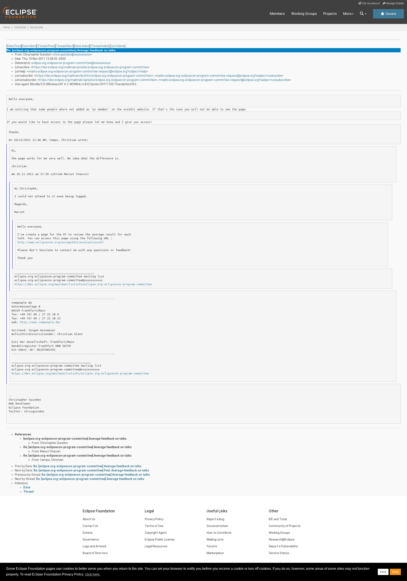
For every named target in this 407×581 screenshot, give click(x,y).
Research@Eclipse (281, 539)
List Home (118, 46)
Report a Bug (215, 519)
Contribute (20, 27)
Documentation (217, 526)
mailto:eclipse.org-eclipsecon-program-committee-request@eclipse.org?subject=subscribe (219, 75)
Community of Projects (285, 526)
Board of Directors (95, 553)
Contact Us (90, 526)
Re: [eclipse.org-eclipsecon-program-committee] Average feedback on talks (77, 447)
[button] (363, 13)
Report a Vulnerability (283, 546)
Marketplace (215, 553)
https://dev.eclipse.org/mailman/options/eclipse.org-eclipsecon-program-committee (97, 80)
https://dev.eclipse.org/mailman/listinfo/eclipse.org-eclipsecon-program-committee (93, 75)
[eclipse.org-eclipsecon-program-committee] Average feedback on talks (75, 438)
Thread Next (64, 46)
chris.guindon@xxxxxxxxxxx (72, 54)
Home (6, 27)
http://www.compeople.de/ (40, 322)
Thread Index (100, 46)
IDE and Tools (278, 519)
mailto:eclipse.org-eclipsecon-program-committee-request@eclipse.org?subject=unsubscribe (224, 80)
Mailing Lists (215, 539)
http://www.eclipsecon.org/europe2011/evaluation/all (60, 242)
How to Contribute (219, 532)
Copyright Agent (156, 532)
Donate (390, 14)
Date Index (82, 46)
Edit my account (370, 3)
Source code (36, 27)
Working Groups (304, 13)
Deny (383, 571)
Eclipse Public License (160, 539)
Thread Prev (46, 46)
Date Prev (14, 46)
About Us (89, 519)
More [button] (347, 13)
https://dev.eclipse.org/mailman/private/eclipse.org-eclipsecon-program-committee (90, 67)
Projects (330, 13)
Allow (395, 571)
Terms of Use (154, 526)
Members (277, 13)
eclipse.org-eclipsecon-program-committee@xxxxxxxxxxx (70, 63)
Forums (212, 546)
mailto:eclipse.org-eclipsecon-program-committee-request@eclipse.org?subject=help (87, 71)
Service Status (279, 553)
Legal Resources (156, 546)
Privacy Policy (154, 519)
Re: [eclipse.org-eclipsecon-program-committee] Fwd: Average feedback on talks (91, 470)
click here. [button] (92, 574)
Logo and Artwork (94, 546)
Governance (91, 539)
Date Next (29, 46)
